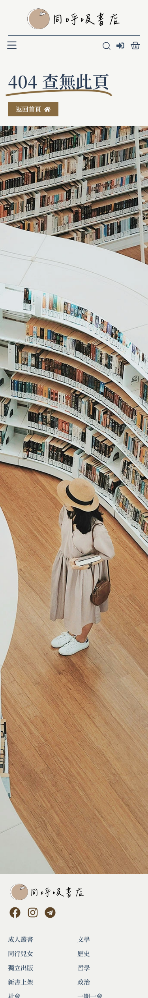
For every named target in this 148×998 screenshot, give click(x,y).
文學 (83, 939)
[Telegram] (50, 912)
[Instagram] (32, 912)
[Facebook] (15, 912)
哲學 (83, 968)
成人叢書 (20, 939)
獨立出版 (20, 968)
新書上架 (20, 982)
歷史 (83, 954)
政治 (83, 982)
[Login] (121, 46)
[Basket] (135, 45)
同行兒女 (20, 954)
